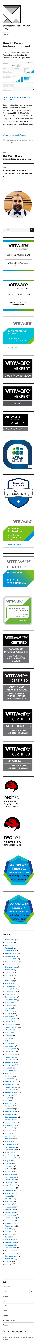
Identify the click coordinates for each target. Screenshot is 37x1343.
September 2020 (11, 1125)
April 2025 (9, 981)
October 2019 (10, 1155)
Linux (5, 1311)
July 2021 (8, 1098)
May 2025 (9, 978)
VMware (12, 142)
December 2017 (11, 1215)
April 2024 (9, 1013)
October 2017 (10, 1221)
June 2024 (9, 1008)
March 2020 (9, 1141)
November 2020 (11, 1120)
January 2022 (10, 1084)
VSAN (5, 1306)
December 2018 (11, 1182)
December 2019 (11, 1150)
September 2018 (11, 1191)
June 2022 (9, 1071)
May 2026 (9, 945)
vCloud (5, 1296)
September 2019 (11, 1158)
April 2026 (9, 948)
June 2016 (9, 1264)
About (5, 1325)
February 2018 (10, 1210)
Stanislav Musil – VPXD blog (12, 1337)
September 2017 (11, 1223)
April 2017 (9, 1237)
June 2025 (9, 975)
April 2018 (9, 1204)
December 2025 (11, 959)
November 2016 (11, 1250)
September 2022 (11, 1062)
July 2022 (8, 1068)
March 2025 (9, 983)
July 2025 (8, 972)
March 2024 (9, 1016)
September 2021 (11, 1092)
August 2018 (9, 1193)
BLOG (5, 1282)
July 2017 (8, 1229)
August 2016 (10, 1259)
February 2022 (10, 1081)
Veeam (5, 1315)
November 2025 (11, 962)
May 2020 (9, 1136)
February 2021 (10, 1111)
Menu (6, 34)
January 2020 (10, 1147)
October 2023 (10, 1030)
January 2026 (10, 956)
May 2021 (8, 1103)
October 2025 (10, 964)
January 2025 (10, 989)
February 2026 (10, 953)
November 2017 (11, 1218)
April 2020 (9, 1139)
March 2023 (9, 1046)
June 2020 (9, 1133)
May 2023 (8, 1041)
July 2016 (8, 1261)
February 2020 (10, 1144)
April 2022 (9, 1076)
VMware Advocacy (10, 1320)
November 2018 (11, 1185)
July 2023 (8, 1035)
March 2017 (9, 1240)
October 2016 (10, 1253)
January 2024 (10, 1022)
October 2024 (10, 997)
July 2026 (8, 942)
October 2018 (10, 1188)
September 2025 (11, 967)
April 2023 (9, 1043)
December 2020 (11, 1117)
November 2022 (11, 1057)
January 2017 (10, 1245)
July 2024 (8, 1005)
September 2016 (11, 1256)
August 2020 (10, 1128)
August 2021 (9, 1095)
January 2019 (10, 1180)
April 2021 (9, 1106)
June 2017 (8, 1231)
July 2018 (8, 1196)
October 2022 (10, 1060)
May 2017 (8, 1234)
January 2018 (10, 1212)
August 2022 (10, 1065)
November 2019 (11, 1152)
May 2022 (9, 1073)
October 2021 (10, 1090)
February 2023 (10, 1049)
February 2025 (10, 986)
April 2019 (9, 1171)
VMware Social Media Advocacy (15, 135)
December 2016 (11, 1248)
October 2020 (10, 1122)
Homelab (6, 1287)
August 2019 (10, 1161)
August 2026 (10, 940)
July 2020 (8, 1131)
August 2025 (10, 970)
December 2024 (11, 992)
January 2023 (10, 1052)
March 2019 (9, 1174)
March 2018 (9, 1207)
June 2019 (9, 1166)
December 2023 (11, 1024)
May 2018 (8, 1201)
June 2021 (8, 1101)
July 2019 (8, 1163)
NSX (4, 1301)
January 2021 (10, 1114)
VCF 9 (5, 1291)
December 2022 (11, 1054)
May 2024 (9, 1011)
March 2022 (9, 1079)
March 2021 (9, 1109)
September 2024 (11, 1000)
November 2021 (11, 1087)
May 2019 (8, 1169)
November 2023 (11, 1027)
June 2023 (9, 1038)
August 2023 (10, 1032)
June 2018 (8, 1199)
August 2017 (9, 1226)
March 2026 (9, 951)
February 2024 (10, 1019)
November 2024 (11, 994)
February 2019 (10, 1177)
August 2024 (10, 1002)
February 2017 (10, 1242)
